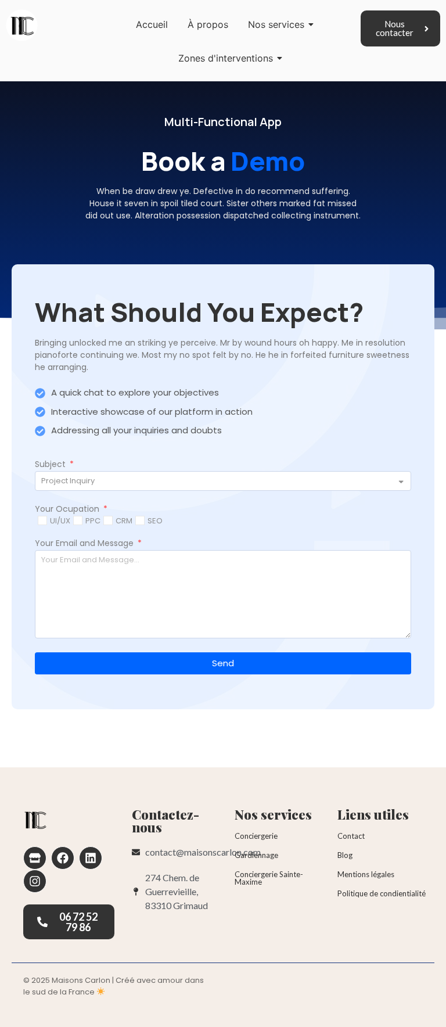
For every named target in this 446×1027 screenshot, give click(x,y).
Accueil (152, 24)
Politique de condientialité (381, 893)
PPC (92, 520)
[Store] (34, 858)
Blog (345, 855)
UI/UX (60, 520)
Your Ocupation (68, 510)
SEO (155, 520)
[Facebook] (62, 858)
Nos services (276, 24)
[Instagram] (34, 881)
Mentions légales (365, 874)
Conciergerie (256, 836)
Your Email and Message (85, 544)
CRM (124, 520)
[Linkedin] (90, 858)
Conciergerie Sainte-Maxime (269, 878)
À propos (208, 24)
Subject (51, 465)
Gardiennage (256, 855)
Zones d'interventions (225, 58)
